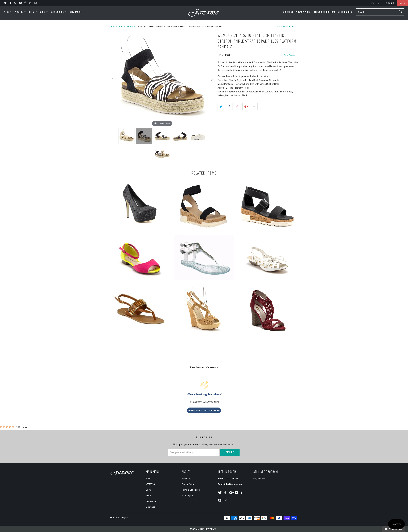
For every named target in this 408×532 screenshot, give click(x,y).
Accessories (58, 11)
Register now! (259, 478)
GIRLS (43, 11)
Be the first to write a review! (204, 410)
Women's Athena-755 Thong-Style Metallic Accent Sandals (140, 310)
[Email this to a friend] (254, 106)
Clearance (75, 11)
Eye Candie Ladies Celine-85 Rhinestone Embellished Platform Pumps (140, 203)
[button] (204, 529)
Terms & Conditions (324, 11)
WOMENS (19, 11)
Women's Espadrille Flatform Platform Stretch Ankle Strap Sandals (204, 207)
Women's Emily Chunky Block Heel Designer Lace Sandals (267, 311)
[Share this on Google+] (245, 106)
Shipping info (345, 11)
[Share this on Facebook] (229, 106)
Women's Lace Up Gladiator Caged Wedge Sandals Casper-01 (267, 259)
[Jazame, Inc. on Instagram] (30, 3)
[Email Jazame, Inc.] (35, 3)
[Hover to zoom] (162, 79)
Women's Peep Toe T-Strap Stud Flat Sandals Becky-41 (140, 259)
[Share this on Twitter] (221, 106)
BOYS (32, 11)
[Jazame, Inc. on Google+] (15, 3)
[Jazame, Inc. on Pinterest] (25, 3)
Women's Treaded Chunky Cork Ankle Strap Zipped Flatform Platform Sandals (267, 205)
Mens (7, 11)
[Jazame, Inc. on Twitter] (5, 3)
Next (293, 26)
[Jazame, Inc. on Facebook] (10, 3)
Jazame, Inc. (123, 517)
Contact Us (394, 529)
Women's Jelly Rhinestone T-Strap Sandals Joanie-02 (204, 257)
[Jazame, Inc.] (204, 13)
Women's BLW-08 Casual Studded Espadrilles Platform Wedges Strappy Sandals (204, 311)
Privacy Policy (304, 11)
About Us (288, 11)
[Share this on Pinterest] (237, 106)
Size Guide (289, 55)
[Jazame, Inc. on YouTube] (20, 3)
